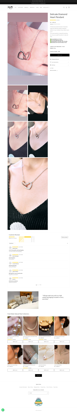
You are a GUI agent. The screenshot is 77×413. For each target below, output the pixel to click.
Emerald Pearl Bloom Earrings (59, 336)
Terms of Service (49, 387)
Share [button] (52, 68)
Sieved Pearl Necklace (42, 365)
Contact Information (23, 387)
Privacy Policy (43, 387)
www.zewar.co (39, 410)
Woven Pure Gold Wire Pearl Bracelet (45, 336)
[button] (16, 7)
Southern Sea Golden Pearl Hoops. (13, 336)
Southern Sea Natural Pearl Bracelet (29, 365)
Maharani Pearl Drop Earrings (12, 365)
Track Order (55, 387)
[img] (15, 247)
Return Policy (30, 387)
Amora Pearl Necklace (58, 365)
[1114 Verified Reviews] (38, 406)
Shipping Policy (36, 387)
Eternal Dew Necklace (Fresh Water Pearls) (30, 336)
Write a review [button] (64, 237)
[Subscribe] (47, 393)
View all (38, 375)
